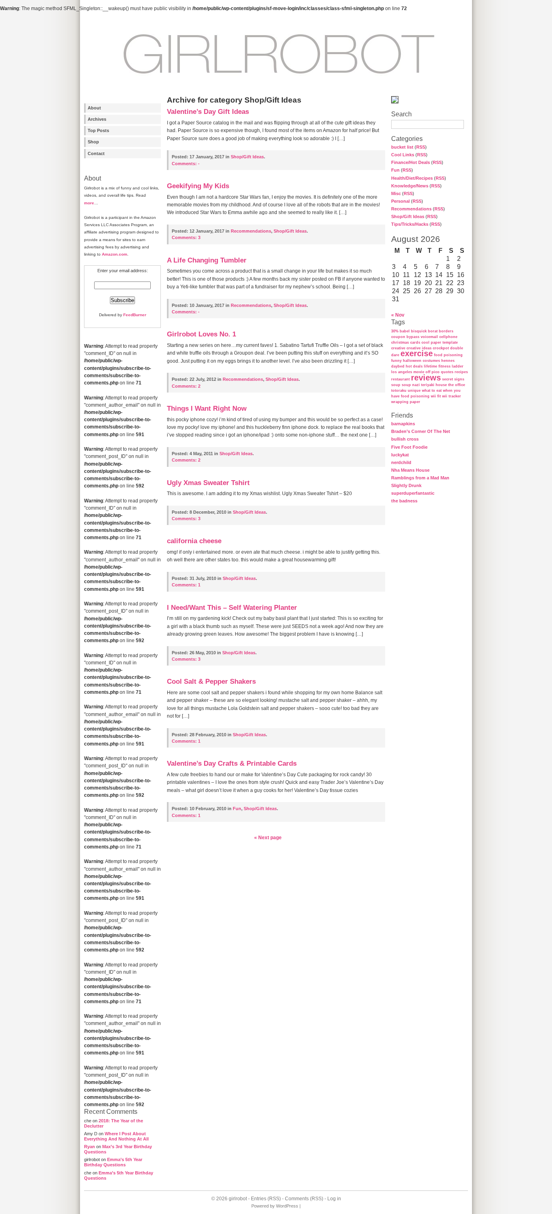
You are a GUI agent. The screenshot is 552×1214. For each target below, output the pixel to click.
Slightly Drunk (406, 485)
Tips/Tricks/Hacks (409, 224)
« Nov (398, 315)
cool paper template (439, 342)
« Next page (268, 837)
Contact (96, 153)
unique (414, 391)
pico (436, 372)
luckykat (400, 454)
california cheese (194, 541)
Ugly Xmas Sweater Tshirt (208, 483)
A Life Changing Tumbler (207, 260)
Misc (396, 193)
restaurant (400, 379)
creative (398, 348)
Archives (97, 119)
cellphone (448, 337)
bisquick (419, 331)
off (428, 372)
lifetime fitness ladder (444, 366)
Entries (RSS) (266, 1198)
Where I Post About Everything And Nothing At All (116, 1136)
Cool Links (402, 154)
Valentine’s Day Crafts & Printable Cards (232, 763)
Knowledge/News (409, 185)
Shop (93, 141)
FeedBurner (134, 315)
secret (447, 379)
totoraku (399, 391)
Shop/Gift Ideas (407, 216)
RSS (420, 147)
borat (433, 331)
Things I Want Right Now (207, 408)
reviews (426, 377)
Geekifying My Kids (198, 186)
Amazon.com (114, 254)
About (94, 107)
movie (418, 372)
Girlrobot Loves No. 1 (201, 334)
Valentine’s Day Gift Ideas (208, 112)
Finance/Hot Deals (410, 162)
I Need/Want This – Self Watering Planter (232, 607)
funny (396, 361)
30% (394, 331)
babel (405, 331)
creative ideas (419, 348)
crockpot (441, 348)
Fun (395, 170)
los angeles (401, 372)
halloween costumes (421, 361)
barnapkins (403, 423)
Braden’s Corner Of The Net (420, 431)
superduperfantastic (412, 493)
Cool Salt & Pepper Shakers (211, 681)
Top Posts (98, 130)
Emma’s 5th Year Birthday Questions (113, 1162)
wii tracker (451, 396)
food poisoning (448, 355)
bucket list (402, 147)
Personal (400, 201)
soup (395, 385)
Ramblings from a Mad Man (420, 477)
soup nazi (411, 385)
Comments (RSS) (304, 1198)
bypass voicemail (422, 337)
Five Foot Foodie (409, 447)
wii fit (436, 396)
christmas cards (405, 342)
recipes (461, 372)
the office (456, 385)
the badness (404, 500)
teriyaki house (434, 385)
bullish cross (405, 439)
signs (459, 379)
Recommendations (411, 208)
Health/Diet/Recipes (412, 178)
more (89, 203)
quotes (447, 372)
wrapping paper (405, 402)
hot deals (414, 366)
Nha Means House (410, 470)
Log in (334, 1198)
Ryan (89, 1146)
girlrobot (238, 1198)
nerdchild (401, 462)
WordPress (287, 1205)
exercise (416, 353)
